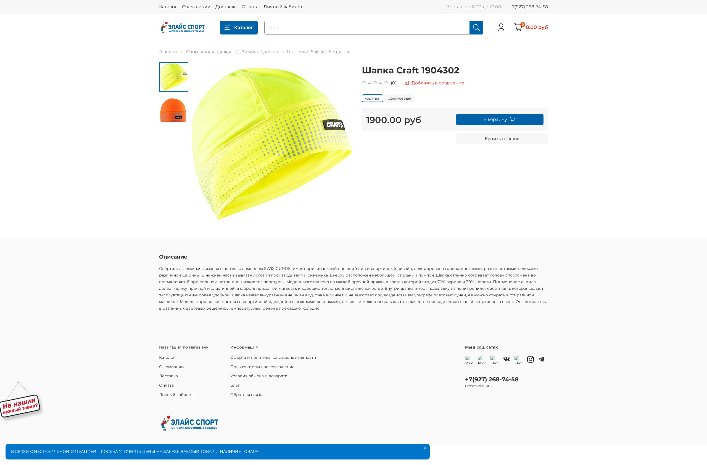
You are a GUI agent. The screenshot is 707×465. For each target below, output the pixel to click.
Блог (235, 385)
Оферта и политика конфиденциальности (273, 357)
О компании (196, 6)
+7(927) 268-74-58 (529, 6)
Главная (168, 51)
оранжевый (400, 98)
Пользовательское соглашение (262, 366)
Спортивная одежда (209, 51)
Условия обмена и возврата (258, 375)
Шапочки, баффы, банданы (318, 51)
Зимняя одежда (260, 51)
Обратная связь (246, 394)
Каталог (168, 6)
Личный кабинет (283, 6)
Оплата (250, 6)
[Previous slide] (202, 143)
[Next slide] (342, 143)
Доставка (226, 6)
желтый (373, 98)
